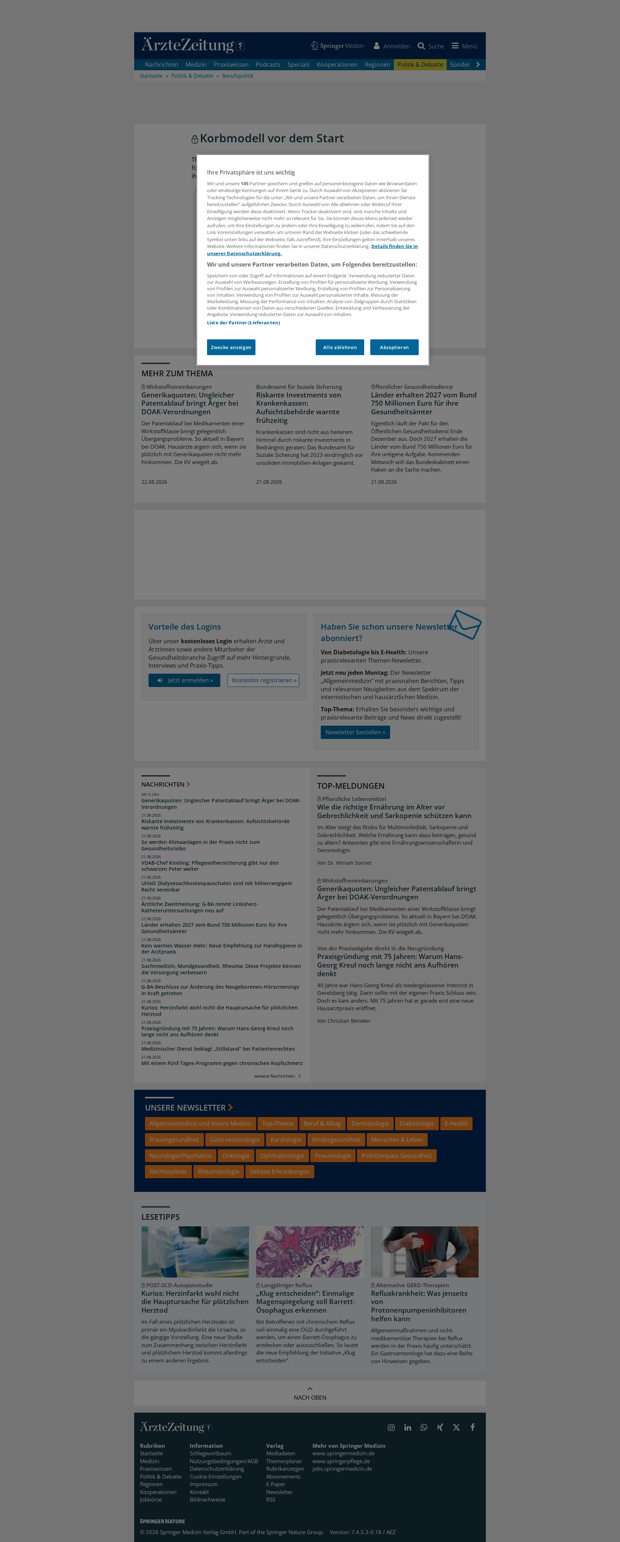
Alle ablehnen (340, 347)
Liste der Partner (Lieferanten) (243, 322)
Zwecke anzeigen (231, 347)
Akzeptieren (394, 347)
